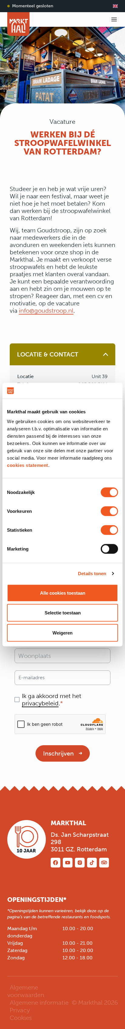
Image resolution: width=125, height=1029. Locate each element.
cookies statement (27, 465)
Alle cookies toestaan (62, 592)
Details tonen (92, 573)
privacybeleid (40, 703)
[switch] (109, 511)
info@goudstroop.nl (46, 310)
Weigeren (62, 632)
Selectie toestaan (63, 612)
